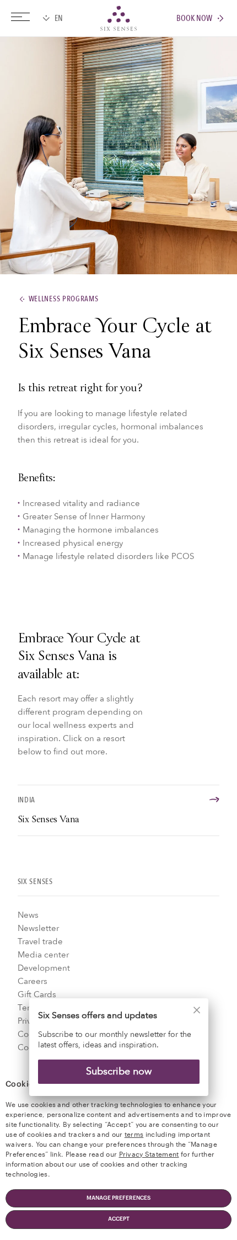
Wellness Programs (64, 299)
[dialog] (118, 1054)
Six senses (118, 18)
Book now (194, 18)
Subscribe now (119, 1071)
